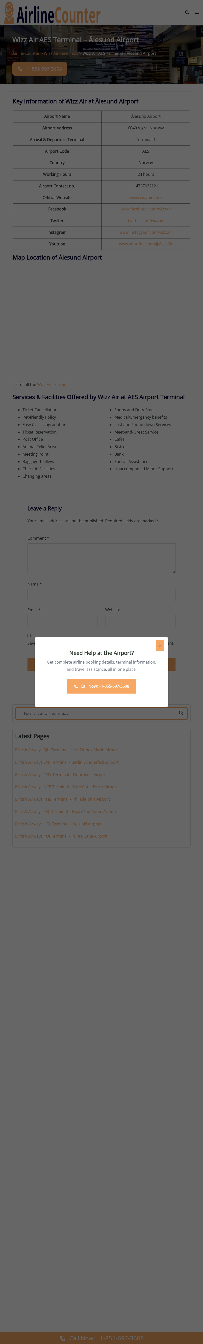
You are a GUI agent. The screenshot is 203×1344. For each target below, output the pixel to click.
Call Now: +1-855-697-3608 (105, 686)
